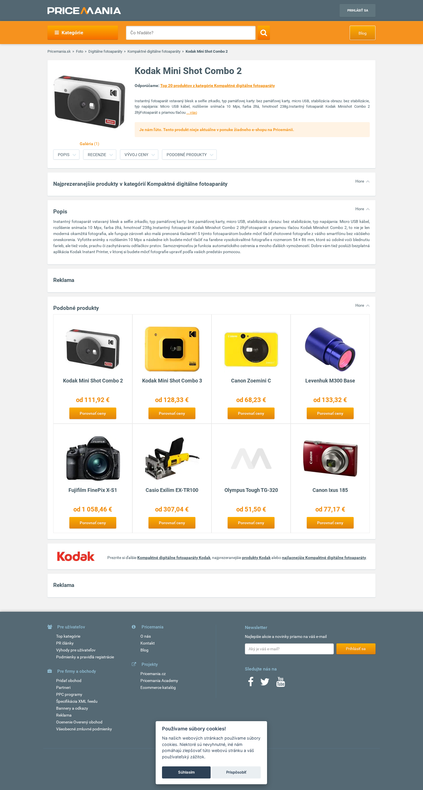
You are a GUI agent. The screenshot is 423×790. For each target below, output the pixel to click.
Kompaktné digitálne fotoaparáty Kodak (173, 557)
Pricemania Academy (159, 680)
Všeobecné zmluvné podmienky (84, 729)
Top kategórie (68, 636)
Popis (63, 154)
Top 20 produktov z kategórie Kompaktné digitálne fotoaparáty (217, 85)
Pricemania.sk (59, 51)
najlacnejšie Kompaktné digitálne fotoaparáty (324, 557)
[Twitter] (265, 683)
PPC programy (69, 694)
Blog (363, 33)
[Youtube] (280, 683)
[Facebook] (250, 683)
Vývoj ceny (136, 154)
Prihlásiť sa (357, 10)
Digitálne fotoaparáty (105, 51)
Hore (359, 181)
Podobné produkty (187, 154)
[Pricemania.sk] (84, 10)
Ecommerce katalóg (158, 687)
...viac (191, 112)
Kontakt (147, 643)
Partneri (63, 687)
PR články (65, 643)
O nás (145, 636)
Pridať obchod (68, 680)
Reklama (64, 715)
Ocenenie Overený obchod (79, 722)
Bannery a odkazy (72, 708)
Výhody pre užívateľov (76, 650)
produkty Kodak (256, 557)
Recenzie (97, 154)
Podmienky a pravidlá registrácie (85, 657)
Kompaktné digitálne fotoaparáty (153, 51)
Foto (79, 51)
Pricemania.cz (153, 673)
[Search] (264, 32)
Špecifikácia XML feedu (77, 701)
